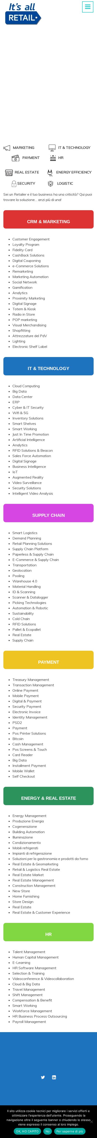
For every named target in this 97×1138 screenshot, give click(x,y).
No (48, 1131)
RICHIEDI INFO (49, 114)
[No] (91, 1121)
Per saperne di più (69, 1131)
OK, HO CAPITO (27, 1131)
